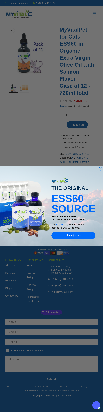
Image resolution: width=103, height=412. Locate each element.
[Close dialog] (100, 168)
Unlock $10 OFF (73, 235)
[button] (96, 405)
